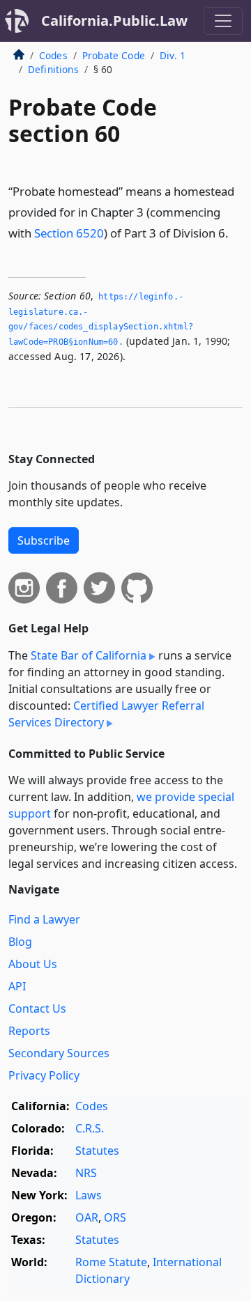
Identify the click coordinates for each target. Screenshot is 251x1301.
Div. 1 (172, 55)
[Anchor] (236, 232)
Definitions (53, 69)
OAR (86, 1217)
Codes (53, 55)
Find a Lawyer (44, 919)
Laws (88, 1195)
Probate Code (113, 55)
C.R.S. (89, 1128)
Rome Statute (111, 1262)
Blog (20, 941)
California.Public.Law (114, 20)
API (17, 986)
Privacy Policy (43, 1075)
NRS (86, 1173)
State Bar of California (88, 655)
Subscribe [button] (43, 540)
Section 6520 (69, 233)
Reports (29, 1030)
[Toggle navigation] (223, 21)
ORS (115, 1217)
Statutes (97, 1150)
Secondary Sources (58, 1053)
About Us (32, 964)
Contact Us (37, 1008)
